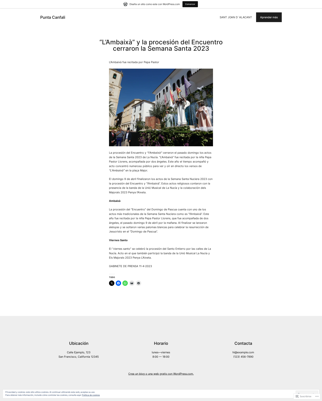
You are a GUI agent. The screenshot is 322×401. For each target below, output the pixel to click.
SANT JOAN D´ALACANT (236, 17)
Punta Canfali (52, 17)
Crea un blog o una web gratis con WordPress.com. (161, 373)
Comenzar (190, 4)
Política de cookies (91, 395)
